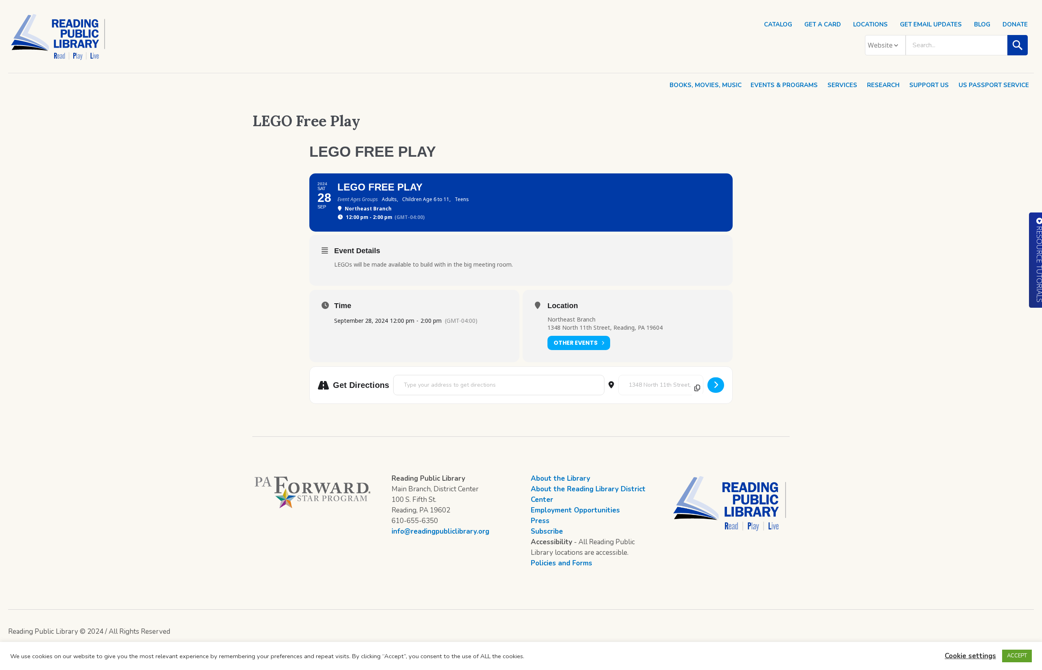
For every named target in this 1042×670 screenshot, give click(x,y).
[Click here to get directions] (715, 385)
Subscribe (547, 531)
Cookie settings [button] (970, 656)
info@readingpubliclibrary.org (440, 531)
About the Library (560, 478)
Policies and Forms (561, 563)
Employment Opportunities (575, 510)
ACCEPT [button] (1017, 655)
